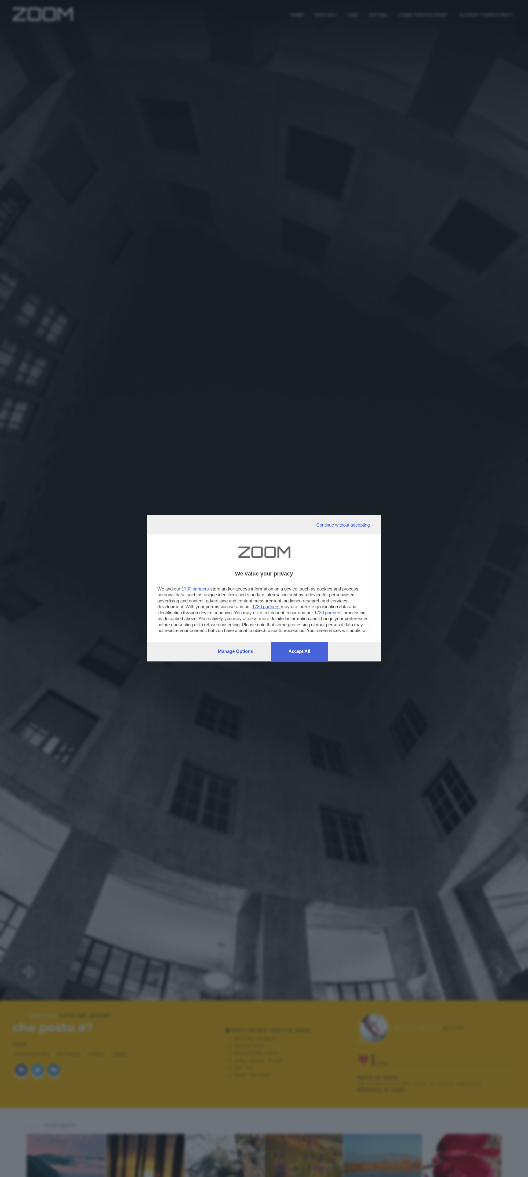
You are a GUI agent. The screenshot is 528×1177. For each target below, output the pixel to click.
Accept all (299, 651)
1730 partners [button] (195, 588)
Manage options (235, 651)
